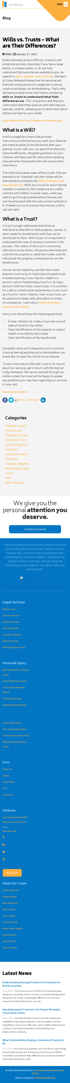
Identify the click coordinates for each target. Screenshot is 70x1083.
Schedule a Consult (35, 529)
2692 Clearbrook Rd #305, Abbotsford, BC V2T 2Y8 (14, 820)
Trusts (9, 473)
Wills (8, 54)
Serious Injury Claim (11, 723)
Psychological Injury (12, 699)
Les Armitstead (9, 922)
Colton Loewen (9, 948)
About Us (7, 769)
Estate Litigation (10, 628)
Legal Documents (16, 454)
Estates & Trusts (15, 440)
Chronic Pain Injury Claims (14, 681)
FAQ (4, 788)
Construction (13, 430)
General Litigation (16, 445)
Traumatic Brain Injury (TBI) (15, 736)
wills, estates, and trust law (34, 76)
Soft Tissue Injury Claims (14, 729)
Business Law (8, 609)
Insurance (11, 449)
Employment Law (16, 435)
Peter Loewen (8, 909)
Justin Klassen (9, 935)
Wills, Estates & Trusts (13, 647)
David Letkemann (10, 890)
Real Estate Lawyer (17, 468)
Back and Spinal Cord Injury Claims (15, 673)
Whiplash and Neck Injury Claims (14, 745)
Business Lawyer (16, 426)
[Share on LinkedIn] (43, 400)
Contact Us (8, 795)
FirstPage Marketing (44, 1078)
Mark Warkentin (10, 903)
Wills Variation (14, 483)
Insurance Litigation (11, 635)
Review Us (12, 873)
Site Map (51, 1070)
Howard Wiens (9, 897)
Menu (60, 4)
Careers (6, 776)
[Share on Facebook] (5, 400)
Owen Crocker (9, 941)
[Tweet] (11, 400)
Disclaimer (39, 1070)
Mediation (11, 459)
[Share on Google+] (27, 400)
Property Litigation (17, 464)
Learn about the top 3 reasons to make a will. (32, 121)
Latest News (8, 782)
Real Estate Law (10, 641)
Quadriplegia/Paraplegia (14, 705)
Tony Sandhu (8, 916)
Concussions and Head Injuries (13, 690)
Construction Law (11, 616)
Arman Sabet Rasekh (12, 929)
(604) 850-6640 (9, 831)
